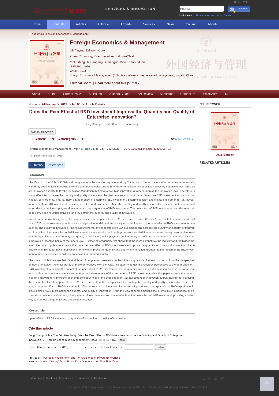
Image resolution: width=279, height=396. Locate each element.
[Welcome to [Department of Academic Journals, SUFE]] (60, 9)
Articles (81, 24)
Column (191, 24)
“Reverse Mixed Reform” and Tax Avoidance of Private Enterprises (80, 357)
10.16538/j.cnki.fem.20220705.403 (150, 148)
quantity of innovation (84, 318)
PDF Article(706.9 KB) (68, 139)
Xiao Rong (131, 124)
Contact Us (187, 94)
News (170, 24)
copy (122, 340)
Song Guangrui (94, 124)
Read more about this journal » (117, 83)
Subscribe (166, 94)
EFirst (51, 94)
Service (148, 24)
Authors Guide (119, 94)
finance (201, 15)
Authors (102, 24)
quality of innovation (114, 318)
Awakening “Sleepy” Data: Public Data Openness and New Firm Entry (77, 361)
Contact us (100, 377)
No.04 (76, 104)
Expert (125, 24)
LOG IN (236, 2)
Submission (66, 377)
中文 (245, 2)
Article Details (95, 104)
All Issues (95, 94)
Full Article (37, 139)
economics (214, 15)
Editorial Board (80, 83)
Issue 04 (89, 148)
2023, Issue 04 (225, 154)
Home (36, 24)
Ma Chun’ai (114, 124)
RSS (228, 94)
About (212, 24)
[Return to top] (267, 384)
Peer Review (144, 94)
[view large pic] (225, 131)
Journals (59, 24)
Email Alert (210, 94)
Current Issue (72, 94)
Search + (230, 15)
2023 (64, 104)
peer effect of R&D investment (48, 318)
